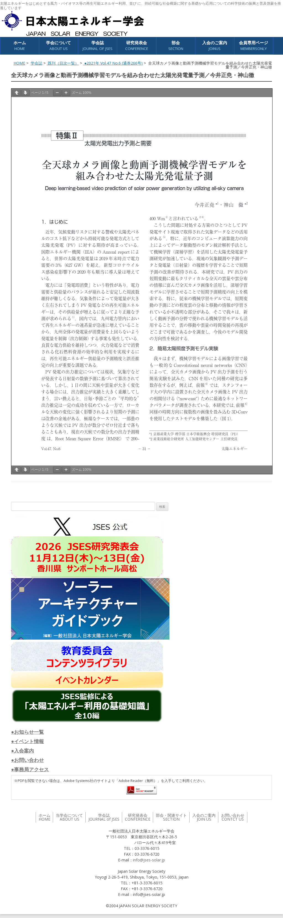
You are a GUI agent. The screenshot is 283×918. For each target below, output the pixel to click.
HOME (19, 63)
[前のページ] (16, 93)
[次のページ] (25, 93)
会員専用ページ (253, 45)
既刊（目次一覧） (63, 63)
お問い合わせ (232, 817)
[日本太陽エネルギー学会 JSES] (72, 23)
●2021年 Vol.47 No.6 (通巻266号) (113, 63)
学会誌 (36, 63)
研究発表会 (136, 45)
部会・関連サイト (171, 817)
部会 (175, 45)
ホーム (20, 45)
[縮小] (57, 93)
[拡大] (66, 93)
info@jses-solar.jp (149, 860)
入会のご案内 (214, 45)
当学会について (69, 817)
